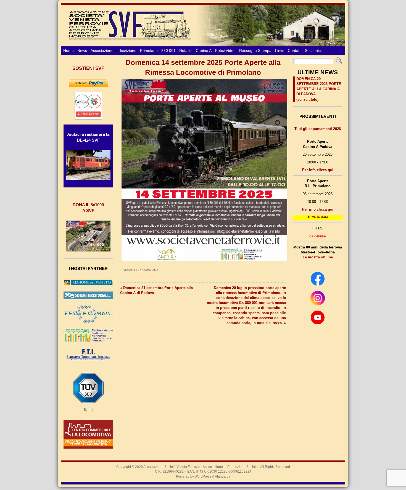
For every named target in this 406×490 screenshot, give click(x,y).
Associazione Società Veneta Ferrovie (171, 467)
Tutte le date (317, 217)
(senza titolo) (307, 99)
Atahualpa (222, 476)
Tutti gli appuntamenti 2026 (317, 129)
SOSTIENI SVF (88, 68)
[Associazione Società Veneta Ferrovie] (203, 25)
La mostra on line (318, 257)
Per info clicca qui (317, 170)
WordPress (203, 476)
